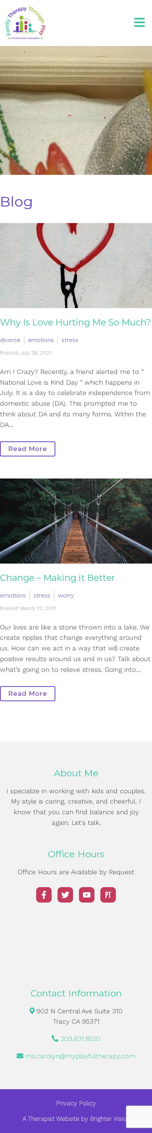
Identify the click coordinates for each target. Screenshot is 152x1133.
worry (66, 595)
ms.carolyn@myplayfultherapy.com (80, 1056)
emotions (41, 339)
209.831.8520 (80, 1038)
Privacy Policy (76, 1103)
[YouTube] (86, 895)
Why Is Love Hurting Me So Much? (75, 322)
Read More (27, 448)
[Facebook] (44, 895)
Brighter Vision (110, 1118)
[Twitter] (65, 895)
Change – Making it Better (57, 577)
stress (70, 339)
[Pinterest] (108, 895)
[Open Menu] (139, 23)
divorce (10, 339)
